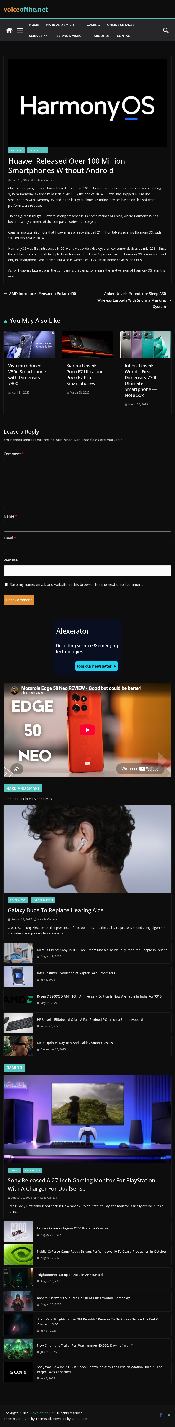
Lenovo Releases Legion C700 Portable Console (72, 1228)
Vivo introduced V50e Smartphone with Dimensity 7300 (27, 374)
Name (10, 516)
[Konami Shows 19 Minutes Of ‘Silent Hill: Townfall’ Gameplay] (18, 1301)
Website (11, 560)
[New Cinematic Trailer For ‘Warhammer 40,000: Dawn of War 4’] (18, 1349)
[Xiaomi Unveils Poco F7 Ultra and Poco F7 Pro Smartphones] (87, 334)
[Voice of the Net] (9, 30)
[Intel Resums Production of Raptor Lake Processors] (18, 976)
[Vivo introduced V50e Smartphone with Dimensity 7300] (29, 334)
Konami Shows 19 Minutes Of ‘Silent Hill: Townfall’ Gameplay (83, 1298)
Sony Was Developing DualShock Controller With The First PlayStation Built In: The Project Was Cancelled (99, 1369)
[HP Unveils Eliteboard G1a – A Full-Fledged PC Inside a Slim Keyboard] (18, 1023)
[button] (77, 25)
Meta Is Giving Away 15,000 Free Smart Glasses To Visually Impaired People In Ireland (102, 950)
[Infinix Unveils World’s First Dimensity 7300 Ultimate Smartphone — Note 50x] (145, 334)
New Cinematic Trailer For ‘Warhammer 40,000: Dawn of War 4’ (85, 1345)
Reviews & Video (68, 35)
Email (10, 538)
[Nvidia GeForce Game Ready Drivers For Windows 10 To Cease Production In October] (18, 1254)
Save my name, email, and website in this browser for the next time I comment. (76, 584)
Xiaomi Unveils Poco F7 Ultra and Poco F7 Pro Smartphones (85, 374)
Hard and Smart (60, 25)
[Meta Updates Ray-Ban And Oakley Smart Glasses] (18, 1046)
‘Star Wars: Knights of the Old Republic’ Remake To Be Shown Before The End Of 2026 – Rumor (98, 1321)
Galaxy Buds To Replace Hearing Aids (56, 910)
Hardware (16, 150)
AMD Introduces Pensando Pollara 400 (42, 293)
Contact (124, 35)
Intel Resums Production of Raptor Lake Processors (76, 973)
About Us (102, 35)
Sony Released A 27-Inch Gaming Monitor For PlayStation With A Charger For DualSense (81, 1184)
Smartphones (37, 150)
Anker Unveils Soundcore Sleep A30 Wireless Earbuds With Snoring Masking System (131, 300)
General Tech (18, 900)
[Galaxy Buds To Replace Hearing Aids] (87, 849)
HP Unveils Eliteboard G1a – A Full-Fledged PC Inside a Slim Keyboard (90, 1019)
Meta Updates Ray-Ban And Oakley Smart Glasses (75, 1043)
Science (35, 35)
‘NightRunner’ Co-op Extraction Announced (70, 1274)
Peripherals (32, 1170)
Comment (14, 453)
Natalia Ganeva (44, 180)
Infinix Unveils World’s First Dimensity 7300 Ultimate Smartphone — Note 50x (141, 380)
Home (34, 25)
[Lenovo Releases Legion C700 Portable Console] (18, 1231)
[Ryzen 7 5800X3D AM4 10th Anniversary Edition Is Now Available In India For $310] (18, 999)
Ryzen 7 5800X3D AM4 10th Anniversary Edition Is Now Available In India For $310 (99, 996)
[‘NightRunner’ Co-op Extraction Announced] (18, 1278)
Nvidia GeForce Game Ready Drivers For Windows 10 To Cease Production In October (101, 1251)
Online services (120, 25)
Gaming (93, 25)
